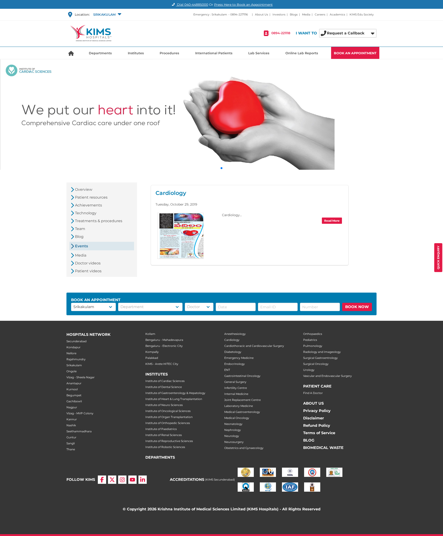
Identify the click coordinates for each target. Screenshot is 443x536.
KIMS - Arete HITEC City (161, 364)
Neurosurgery (234, 442)
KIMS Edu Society (362, 14)
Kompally (152, 352)
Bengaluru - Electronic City (164, 346)
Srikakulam (74, 365)
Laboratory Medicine (238, 406)
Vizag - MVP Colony (79, 413)
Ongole (71, 371)
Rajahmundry (76, 359)
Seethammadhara (79, 431)
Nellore (71, 353)
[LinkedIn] (142, 479)
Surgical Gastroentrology (320, 358)
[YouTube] (132, 479)
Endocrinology (234, 364)
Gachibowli (74, 401)
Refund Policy (316, 425)
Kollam (150, 334)
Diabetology (232, 352)
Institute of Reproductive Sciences (169, 441)
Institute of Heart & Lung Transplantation (173, 399)
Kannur (71, 419)
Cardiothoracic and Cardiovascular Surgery (254, 346)
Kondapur (73, 347)
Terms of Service (319, 433)
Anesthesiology (235, 334)
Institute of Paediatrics (161, 429)
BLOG (308, 440)
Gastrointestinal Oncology (242, 376)
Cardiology (231, 340)
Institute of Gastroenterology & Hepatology (175, 393)
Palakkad (151, 358)
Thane (70, 449)
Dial (192, 5)
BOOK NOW (357, 307)
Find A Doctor (313, 393)
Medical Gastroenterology (242, 412)
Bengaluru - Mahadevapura (164, 340)
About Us (261, 14)
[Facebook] (102, 479)
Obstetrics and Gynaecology (243, 448)
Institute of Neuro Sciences (164, 405)
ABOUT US (313, 403)
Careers (320, 14)
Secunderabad (76, 341)
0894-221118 (280, 33)
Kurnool (72, 389)
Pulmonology (312, 346)
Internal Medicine (236, 394)
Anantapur (73, 383)
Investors (278, 14)
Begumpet (73, 395)
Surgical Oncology (316, 364)
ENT (227, 370)
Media (306, 14)
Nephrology (232, 430)
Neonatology (233, 424)
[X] (112, 479)
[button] (107, 14)
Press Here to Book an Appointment (243, 5)
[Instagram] (122, 479)
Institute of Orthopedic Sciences (167, 423)
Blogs (294, 14)
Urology (308, 370)
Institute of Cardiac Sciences (165, 381)
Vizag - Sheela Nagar (80, 377)
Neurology (231, 436)
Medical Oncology (236, 418)
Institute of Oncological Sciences (168, 411)
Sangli (70, 443)
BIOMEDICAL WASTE (323, 447)
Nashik (71, 425)
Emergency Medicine (239, 358)
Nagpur (71, 407)
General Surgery (235, 382)
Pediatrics (310, 340)
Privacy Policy (317, 411)
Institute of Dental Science (163, 387)
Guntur (71, 437)
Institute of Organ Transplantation (169, 417)
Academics (337, 14)
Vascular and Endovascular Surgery (327, 376)
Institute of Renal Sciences (163, 435)
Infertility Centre (235, 388)
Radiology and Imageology (322, 352)
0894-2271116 (239, 14)
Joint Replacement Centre (242, 400)
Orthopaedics (312, 334)
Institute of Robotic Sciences (165, 447)
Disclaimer (313, 418)
